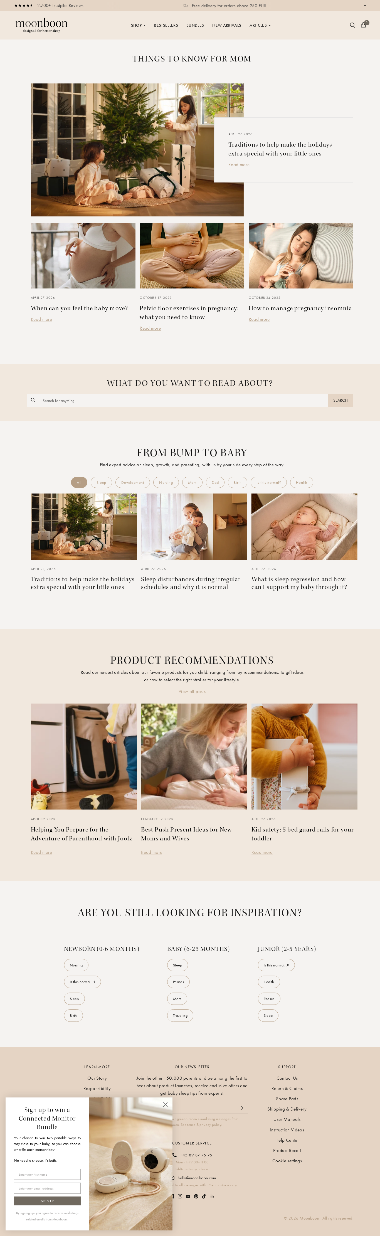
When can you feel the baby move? (79, 308)
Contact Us (287, 1078)
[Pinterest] (196, 1193)
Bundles (195, 25)
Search (340, 400)
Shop (136, 25)
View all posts (192, 691)
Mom (192, 482)
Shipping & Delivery (287, 1109)
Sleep (101, 482)
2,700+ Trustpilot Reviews (60, 5)
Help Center (287, 1140)
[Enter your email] (242, 1108)
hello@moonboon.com (197, 1178)
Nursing (166, 482)
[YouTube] (188, 1193)
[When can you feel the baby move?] (83, 255)
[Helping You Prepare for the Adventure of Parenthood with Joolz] (84, 757)
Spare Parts (287, 1099)
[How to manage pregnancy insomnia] (301, 255)
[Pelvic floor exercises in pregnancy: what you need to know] (192, 255)
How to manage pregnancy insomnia (300, 308)
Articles (258, 25)
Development (132, 482)
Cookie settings (287, 1161)
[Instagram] (180, 1193)
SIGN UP (47, 1201)
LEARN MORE (97, 1067)
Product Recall (287, 1150)
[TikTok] (204, 1193)
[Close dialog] (165, 1104)
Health (301, 482)
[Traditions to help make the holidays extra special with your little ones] (137, 149)
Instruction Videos (287, 1130)
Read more (239, 164)
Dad (215, 482)
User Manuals (286, 1119)
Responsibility (97, 1088)
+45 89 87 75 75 (196, 1155)
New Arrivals (226, 25)
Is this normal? (268, 482)
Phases (178, 981)
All (79, 482)
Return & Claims (287, 1088)
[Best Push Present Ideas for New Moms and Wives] (194, 757)
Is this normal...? (82, 981)
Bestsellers (166, 25)
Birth (237, 482)
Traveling (180, 1015)
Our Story (97, 1078)
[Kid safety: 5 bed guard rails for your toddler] (304, 757)
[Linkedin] (212, 1193)
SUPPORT (287, 1067)
